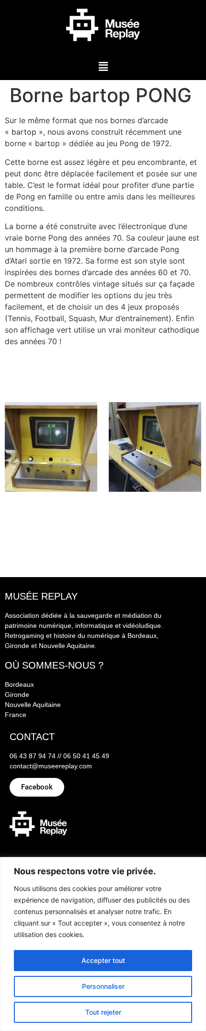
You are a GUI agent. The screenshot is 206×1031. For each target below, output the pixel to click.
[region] (103, 944)
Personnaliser (103, 986)
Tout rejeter (103, 1012)
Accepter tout (103, 960)
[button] (103, 66)
